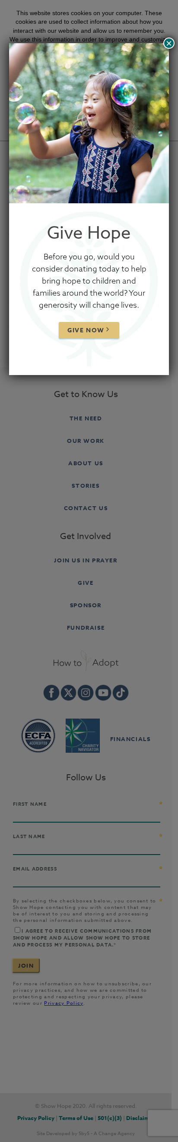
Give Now (86, 330)
